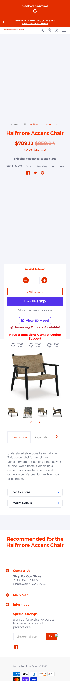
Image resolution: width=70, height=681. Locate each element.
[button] (3, 22)
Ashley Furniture (50, 166)
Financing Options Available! (36, 327)
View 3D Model (37, 320)
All (24, 124)
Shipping (19, 158)
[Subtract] (26, 280)
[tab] (19, 437)
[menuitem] (42, 30)
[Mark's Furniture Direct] (14, 30)
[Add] (44, 280)
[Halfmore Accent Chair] (12, 412)
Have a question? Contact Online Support (35, 336)
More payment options (35, 310)
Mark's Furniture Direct (26, 666)
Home (14, 124)
